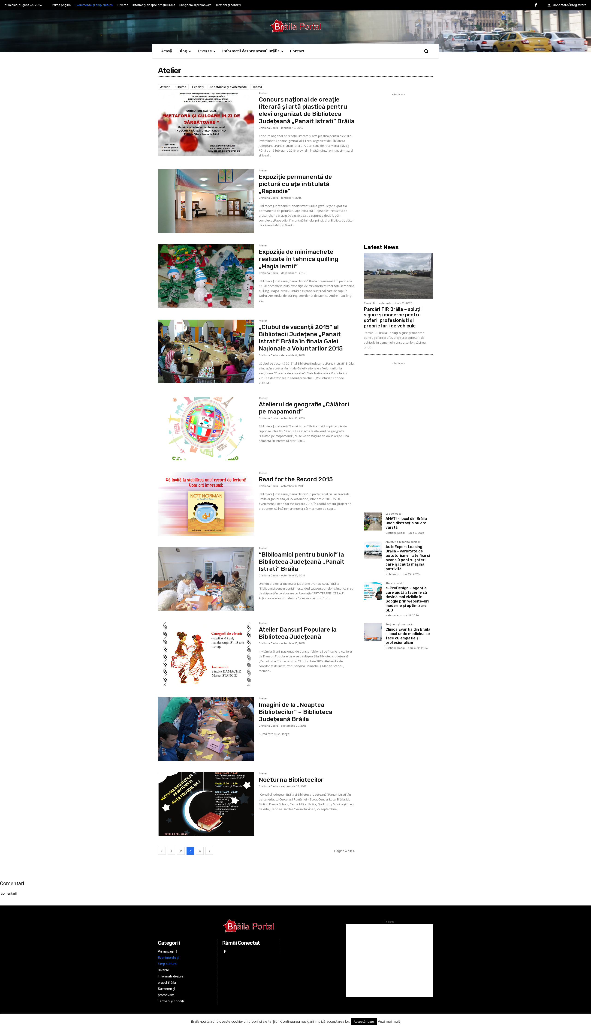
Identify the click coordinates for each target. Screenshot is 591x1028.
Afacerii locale (394, 583)
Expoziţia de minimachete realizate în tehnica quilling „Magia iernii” (298, 259)
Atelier (165, 87)
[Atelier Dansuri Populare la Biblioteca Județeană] (206, 654)
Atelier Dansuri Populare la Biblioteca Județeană (298, 633)
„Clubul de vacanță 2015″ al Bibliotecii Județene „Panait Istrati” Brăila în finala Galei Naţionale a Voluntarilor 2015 (301, 338)
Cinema (180, 87)
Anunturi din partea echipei (403, 542)
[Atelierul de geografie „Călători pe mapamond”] (206, 429)
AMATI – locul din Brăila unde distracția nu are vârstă (406, 523)
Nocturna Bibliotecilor (291, 779)
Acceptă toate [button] (364, 1021)
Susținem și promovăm (400, 624)
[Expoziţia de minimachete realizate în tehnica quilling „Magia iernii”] (206, 276)
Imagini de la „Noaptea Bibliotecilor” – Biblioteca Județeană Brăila (295, 712)
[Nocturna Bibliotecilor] (206, 804)
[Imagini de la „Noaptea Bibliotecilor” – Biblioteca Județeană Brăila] (206, 729)
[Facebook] (536, 5)
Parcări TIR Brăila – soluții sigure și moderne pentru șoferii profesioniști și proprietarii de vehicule (393, 317)
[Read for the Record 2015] (206, 504)
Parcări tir (370, 303)
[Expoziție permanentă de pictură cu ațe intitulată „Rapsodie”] (206, 201)
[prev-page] (162, 851)
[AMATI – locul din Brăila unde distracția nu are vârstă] (373, 521)
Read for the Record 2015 (296, 479)
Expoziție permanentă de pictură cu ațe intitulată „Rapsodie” (295, 184)
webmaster (385, 303)
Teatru (257, 87)
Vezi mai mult (389, 1021)
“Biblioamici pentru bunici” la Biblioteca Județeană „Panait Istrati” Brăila (301, 561)
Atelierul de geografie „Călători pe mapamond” (304, 408)
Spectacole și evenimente (228, 87)
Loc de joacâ (393, 514)
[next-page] (209, 851)
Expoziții (198, 87)
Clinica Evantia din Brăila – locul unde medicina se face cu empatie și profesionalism (408, 636)
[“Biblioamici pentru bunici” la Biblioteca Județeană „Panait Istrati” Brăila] (206, 579)
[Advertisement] (398, 166)
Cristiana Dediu (268, 127)
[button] (426, 51)
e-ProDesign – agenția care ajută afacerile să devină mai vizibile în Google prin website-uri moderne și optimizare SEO (407, 599)
